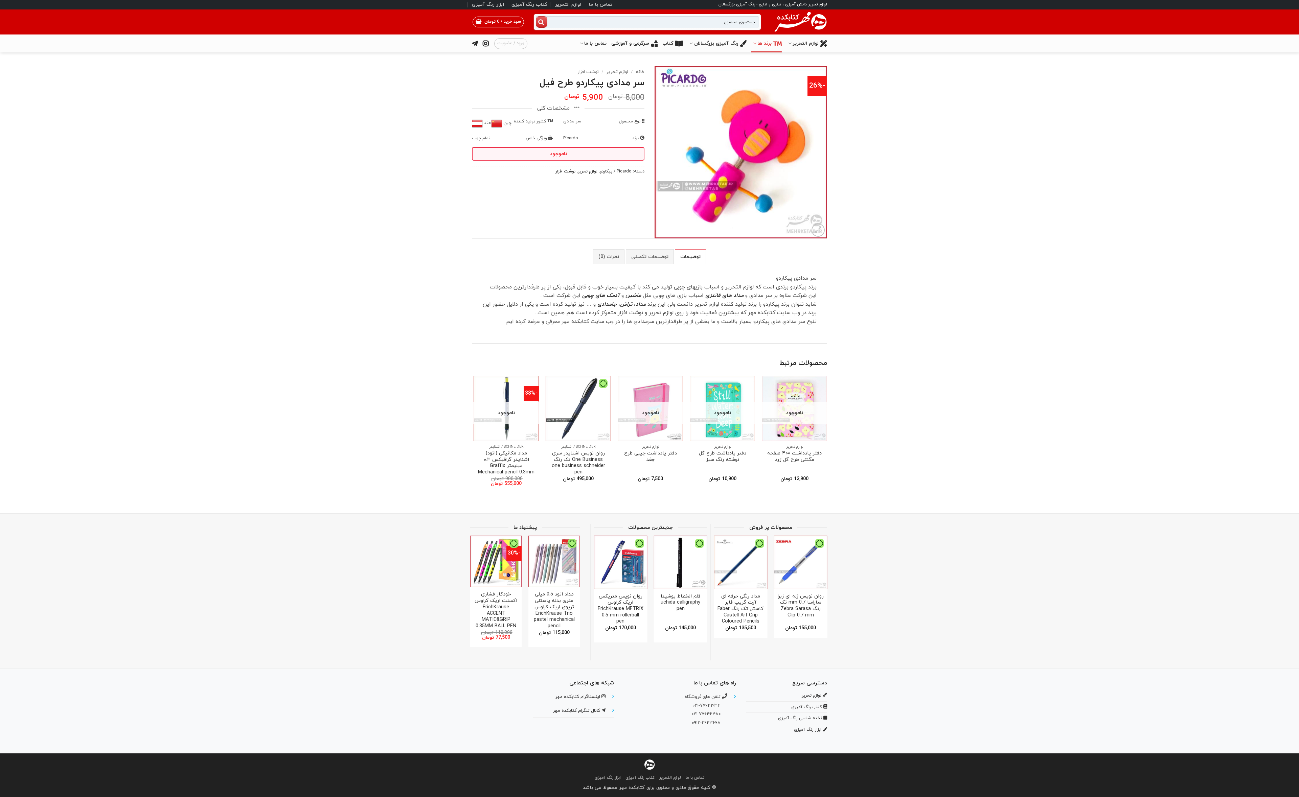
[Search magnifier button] (541, 22)
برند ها (764, 43)
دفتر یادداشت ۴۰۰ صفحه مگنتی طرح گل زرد (794, 456)
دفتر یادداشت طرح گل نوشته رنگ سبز (722, 456)
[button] (498, 22)
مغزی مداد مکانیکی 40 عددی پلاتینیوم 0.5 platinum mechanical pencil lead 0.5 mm (507, 607)
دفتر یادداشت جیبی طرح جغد (650, 456)
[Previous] (827, 437)
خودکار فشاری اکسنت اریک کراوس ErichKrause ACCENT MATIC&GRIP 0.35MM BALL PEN (566, 610)
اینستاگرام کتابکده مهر (578, 697)
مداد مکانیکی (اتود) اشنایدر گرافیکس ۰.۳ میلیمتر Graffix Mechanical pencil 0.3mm (506, 463)
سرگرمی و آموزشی (630, 43)
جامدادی (607, 304)
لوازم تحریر (617, 72)
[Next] (474, 437)
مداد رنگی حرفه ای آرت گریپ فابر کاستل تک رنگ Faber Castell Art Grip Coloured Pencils (828, 609)
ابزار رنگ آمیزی (488, 4)
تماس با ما (600, 4)
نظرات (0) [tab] (608, 256)
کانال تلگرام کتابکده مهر (577, 710)
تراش (626, 304)
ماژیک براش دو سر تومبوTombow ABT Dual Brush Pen (768, 602)
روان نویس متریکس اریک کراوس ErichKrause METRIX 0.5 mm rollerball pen (686, 609)
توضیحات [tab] (690, 256)
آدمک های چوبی (601, 295)
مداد (641, 304)
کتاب (668, 43)
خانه (640, 72)
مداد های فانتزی (724, 295)
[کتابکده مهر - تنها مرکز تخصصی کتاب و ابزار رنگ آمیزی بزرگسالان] (649, 764)
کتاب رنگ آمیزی (529, 4)
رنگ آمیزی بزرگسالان (716, 43)
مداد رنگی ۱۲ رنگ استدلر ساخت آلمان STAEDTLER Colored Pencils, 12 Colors (627, 606)
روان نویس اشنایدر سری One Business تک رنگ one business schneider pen (578, 463)
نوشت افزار (588, 72)
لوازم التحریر (568, 4)
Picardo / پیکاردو (616, 171)
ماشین (633, 295)
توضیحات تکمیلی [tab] (649, 256)
